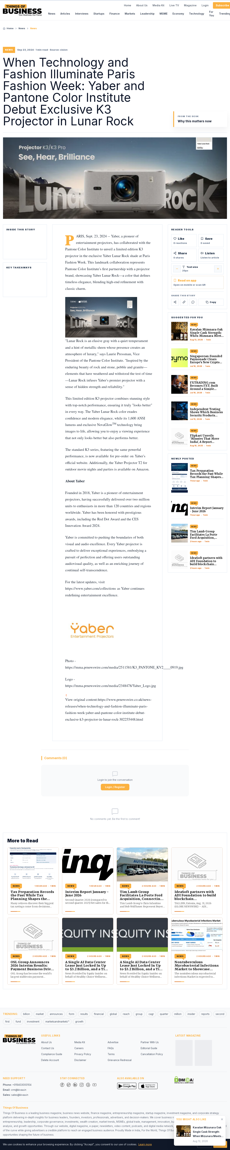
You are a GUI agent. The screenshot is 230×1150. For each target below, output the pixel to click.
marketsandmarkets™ (57, 1021)
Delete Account (50, 1060)
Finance (114, 13)
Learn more (145, 1144)
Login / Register (115, 787)
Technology (196, 13)
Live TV (174, 5)
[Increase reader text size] (218, 268)
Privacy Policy (82, 1054)
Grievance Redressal (120, 1060)
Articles (65, 13)
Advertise (113, 1042)
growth (79, 1021)
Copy (213, 302)
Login (205, 5)
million (177, 1014)
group (139, 1014)
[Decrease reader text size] (177, 268)
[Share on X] (175, 302)
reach (126, 1014)
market (40, 1014)
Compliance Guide (51, 1054)
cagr (151, 1014)
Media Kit (158, 5)
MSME (163, 13)
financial (99, 1014)
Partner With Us (150, 1042)
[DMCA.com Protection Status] (184, 1079)
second (220, 1014)
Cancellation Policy (152, 1054)
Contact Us (47, 1048)
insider (191, 1014)
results (84, 1014)
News (51, 13)
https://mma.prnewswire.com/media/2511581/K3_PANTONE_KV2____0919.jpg (124, 667)
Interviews (81, 13)
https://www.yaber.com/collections (90, 588)
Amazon (142, 469)
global (113, 1014)
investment (33, 1021)
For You (211, 13)
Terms (111, 1054)
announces (56, 1014)
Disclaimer (80, 1060)
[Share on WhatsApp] (193, 302)
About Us (142, 5)
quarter (164, 1014)
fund (18, 1021)
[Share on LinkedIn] (184, 302)
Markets (130, 13)
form (71, 1014)
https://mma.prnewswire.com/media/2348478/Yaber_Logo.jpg (110, 685)
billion (26, 1014)
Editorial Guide (149, 1048)
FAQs (111, 1048)
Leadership (147, 13)
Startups (98, 13)
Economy (178, 13)
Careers (79, 1048)
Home (127, 5)
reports (205, 1014)
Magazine (190, 5)
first (7, 1021)
